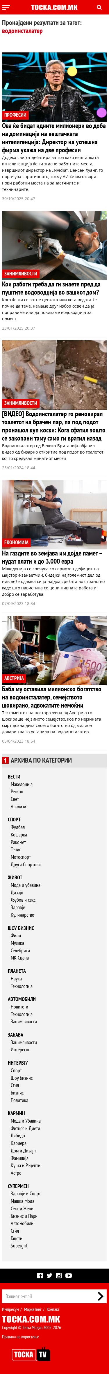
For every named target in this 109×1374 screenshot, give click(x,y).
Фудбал (18, 827)
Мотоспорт (21, 857)
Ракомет (18, 842)
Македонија (22, 784)
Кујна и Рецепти (25, 1166)
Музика (17, 943)
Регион (17, 792)
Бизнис (17, 1093)
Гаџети (16, 1239)
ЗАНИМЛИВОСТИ (20, 274)
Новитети (19, 1007)
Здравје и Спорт (26, 1194)
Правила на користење (20, 1337)
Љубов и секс (23, 900)
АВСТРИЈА (14, 678)
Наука (16, 979)
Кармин (16, 1113)
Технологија (22, 986)
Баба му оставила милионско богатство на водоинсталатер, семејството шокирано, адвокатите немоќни (51, 697)
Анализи (18, 807)
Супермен (18, 1186)
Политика (19, 1100)
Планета (17, 971)
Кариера (18, 1143)
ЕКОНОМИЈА (16, 543)
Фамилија (19, 1158)
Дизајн (17, 893)
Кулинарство (22, 915)
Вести (14, 777)
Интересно (21, 1050)
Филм (16, 936)
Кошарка (19, 835)
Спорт (14, 820)
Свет (15, 799)
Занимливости (24, 1022)
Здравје (18, 908)
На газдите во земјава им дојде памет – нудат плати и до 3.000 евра (52, 557)
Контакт (53, 1309)
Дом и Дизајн (23, 1151)
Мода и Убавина (26, 1121)
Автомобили (22, 999)
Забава (15, 1035)
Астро (16, 1173)
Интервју (18, 1063)
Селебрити (20, 951)
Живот (15, 878)
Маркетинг (33, 1309)
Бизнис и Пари (24, 1216)
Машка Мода (22, 1201)
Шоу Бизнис (22, 1078)
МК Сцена (20, 958)
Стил (15, 1085)
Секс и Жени (22, 1209)
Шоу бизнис (21, 928)
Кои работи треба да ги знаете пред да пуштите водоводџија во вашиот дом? (51, 288)
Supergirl (19, 1246)
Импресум (10, 1309)
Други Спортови (26, 865)
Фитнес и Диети (25, 1128)
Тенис (16, 850)
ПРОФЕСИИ (15, 115)
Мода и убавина (25, 885)
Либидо (18, 1136)
